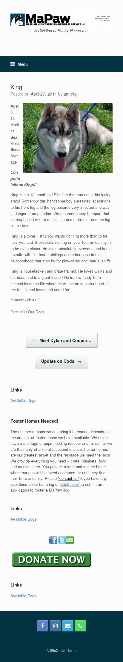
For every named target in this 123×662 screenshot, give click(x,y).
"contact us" (68, 478)
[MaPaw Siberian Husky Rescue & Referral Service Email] (67, 625)
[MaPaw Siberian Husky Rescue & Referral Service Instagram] (55, 625)
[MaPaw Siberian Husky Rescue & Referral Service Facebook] (42, 625)
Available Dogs (23, 400)
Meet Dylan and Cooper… (61, 340)
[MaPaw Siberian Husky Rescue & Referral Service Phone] (80, 625)
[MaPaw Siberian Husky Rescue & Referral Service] (61, 19)
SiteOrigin (57, 650)
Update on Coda (61, 361)
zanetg (70, 94)
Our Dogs (36, 312)
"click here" (70, 484)
